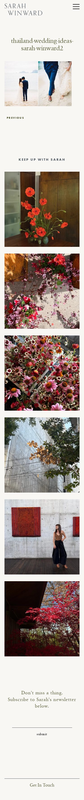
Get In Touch (42, 785)
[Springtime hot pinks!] (42, 291)
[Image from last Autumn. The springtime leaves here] (42, 618)
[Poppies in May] (42, 209)
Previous (15, 118)
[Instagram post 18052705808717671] (42, 455)
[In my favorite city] (42, 536)
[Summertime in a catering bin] (42, 373)
